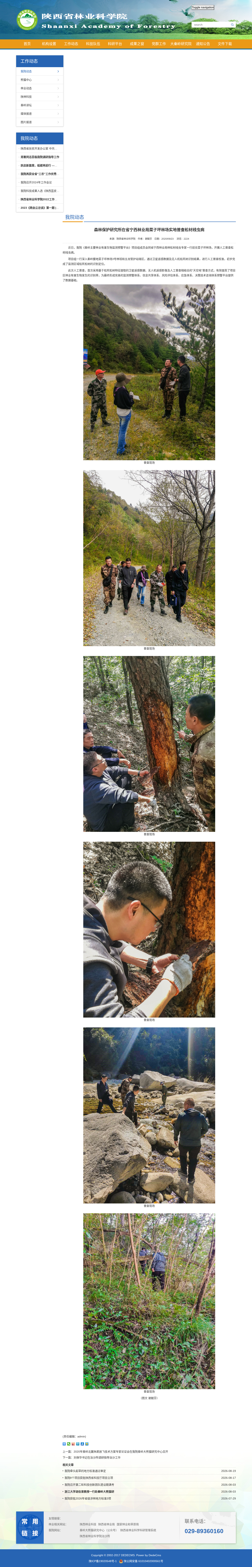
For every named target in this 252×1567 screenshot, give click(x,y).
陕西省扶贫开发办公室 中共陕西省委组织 (41, 148)
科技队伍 (93, 44)
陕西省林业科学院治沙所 (95, 1536)
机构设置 (49, 44)
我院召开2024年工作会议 (36, 182)
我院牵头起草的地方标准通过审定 (85, 1470)
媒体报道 (26, 113)
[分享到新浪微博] (73, 1443)
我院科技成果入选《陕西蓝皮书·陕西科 (41, 190)
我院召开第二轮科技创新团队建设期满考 (89, 1484)
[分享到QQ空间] (87, 1443)
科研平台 (115, 44)
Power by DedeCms (148, 1555)
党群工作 (159, 44)
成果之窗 (137, 44)
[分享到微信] (68, 1443)
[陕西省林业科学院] (99, 19)
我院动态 (26, 71)
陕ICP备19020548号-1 (103, 1561)
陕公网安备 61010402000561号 (143, 1561)
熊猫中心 (26, 79)
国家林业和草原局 (128, 1524)
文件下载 (225, 44)
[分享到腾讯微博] (78, 1443)
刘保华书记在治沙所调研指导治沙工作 (97, 1457)
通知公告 (203, 44)
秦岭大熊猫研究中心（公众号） (99, 1530)
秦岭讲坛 (26, 105)
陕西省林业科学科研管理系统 (138, 1530)
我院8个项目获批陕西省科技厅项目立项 (89, 1477)
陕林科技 (26, 96)
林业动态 (26, 88)
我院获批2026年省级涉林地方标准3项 (88, 1498)
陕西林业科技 (88, 1524)
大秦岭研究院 (181, 44)
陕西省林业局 (106, 1524)
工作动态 (71, 44)
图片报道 (26, 122)
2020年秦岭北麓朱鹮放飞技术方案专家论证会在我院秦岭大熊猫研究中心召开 (121, 1451)
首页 (27, 44)
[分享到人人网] (82, 1443)
